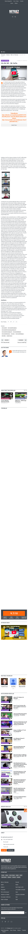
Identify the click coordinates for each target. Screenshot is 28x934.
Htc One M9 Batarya (19, 333)
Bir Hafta (3, 335)
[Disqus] (14, 429)
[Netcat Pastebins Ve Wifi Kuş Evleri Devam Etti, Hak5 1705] (11, 759)
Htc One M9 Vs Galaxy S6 (7, 331)
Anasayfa (3, 54)
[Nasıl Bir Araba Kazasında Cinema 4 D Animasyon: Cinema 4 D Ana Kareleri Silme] (11, 793)
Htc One (12, 333)
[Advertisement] (14, 33)
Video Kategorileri (8, 1)
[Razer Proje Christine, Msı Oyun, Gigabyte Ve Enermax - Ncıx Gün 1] (11, 710)
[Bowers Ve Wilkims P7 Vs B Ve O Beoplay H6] (11, 735)
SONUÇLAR (10, 850)
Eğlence (2, 887)
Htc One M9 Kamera (6, 333)
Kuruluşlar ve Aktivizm (6, 897)
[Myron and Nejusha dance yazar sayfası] (22, 681)
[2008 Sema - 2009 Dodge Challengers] (21, 395)
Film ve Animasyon (5, 398)
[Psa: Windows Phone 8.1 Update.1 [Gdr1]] (11, 743)
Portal (3, 875)
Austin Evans (9, 335)
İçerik (17, 875)
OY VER (4, 850)
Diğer (17, 899)
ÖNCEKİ (6, 340)
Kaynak (18, 877)
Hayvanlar (3, 889)
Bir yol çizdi (5, 841)
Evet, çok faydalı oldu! (8, 839)
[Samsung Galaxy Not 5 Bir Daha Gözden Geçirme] (11, 751)
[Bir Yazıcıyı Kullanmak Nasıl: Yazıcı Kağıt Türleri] (11, 801)
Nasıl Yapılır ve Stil (19, 887)
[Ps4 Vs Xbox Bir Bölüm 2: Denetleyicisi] (26, 827)
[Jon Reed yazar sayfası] (13, 681)
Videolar (8, 54)
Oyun (17, 892)
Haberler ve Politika (5, 894)
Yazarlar (21, 1)
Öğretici (9, 877)
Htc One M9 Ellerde (17, 331)
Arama (11, 3)
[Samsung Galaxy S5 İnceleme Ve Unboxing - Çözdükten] (11, 718)
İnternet (14, 877)
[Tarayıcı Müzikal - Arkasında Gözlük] (7, 395)
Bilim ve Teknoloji (14, 54)
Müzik (17, 884)
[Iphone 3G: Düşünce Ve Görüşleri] (11, 702)
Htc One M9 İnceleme (12, 327)
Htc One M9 (4, 327)
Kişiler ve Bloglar (4, 899)
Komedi (17, 882)
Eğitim (2, 884)
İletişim (16, 3)
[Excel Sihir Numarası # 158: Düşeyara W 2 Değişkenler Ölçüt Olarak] (11, 776)
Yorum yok (5, 846)
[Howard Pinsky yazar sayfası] (4, 681)
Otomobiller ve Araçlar (20, 398)
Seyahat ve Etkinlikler (20, 894)
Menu (3, 51)
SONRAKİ (21, 340)
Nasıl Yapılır (4, 877)
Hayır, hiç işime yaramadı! (8, 844)
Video (7, 875)
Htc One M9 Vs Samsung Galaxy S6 (9, 329)
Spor (17, 897)
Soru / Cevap (15, 1)
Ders (21, 875)
